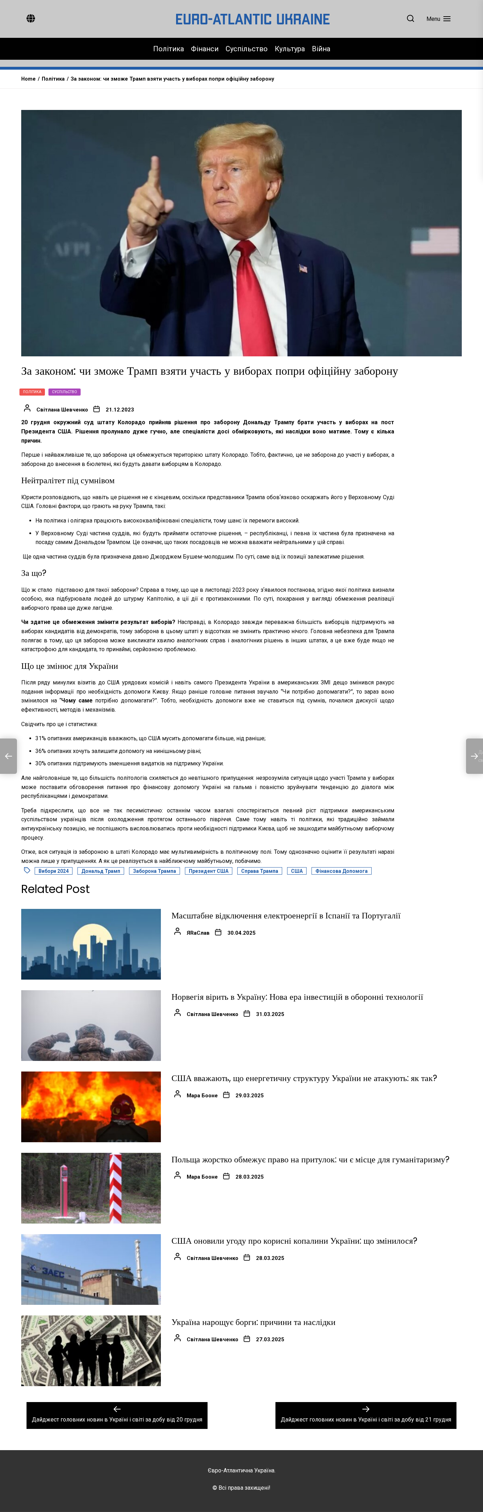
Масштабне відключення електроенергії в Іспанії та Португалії (286, 915)
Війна (321, 49)
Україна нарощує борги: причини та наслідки (253, 1322)
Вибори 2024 (54, 871)
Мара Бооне (202, 1095)
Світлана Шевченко (62, 410)
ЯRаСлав (198, 933)
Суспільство (247, 49)
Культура (290, 49)
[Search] (410, 19)
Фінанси (205, 49)
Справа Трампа (259, 871)
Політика (168, 49)
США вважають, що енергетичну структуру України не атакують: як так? (304, 1078)
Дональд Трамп (100, 871)
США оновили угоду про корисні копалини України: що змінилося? (294, 1241)
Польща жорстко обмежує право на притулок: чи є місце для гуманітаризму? (310, 1159)
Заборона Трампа (154, 871)
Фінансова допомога (341, 871)
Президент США (208, 871)
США (297, 871)
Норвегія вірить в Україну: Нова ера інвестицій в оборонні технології (297, 997)
